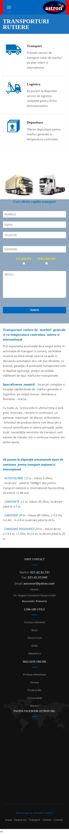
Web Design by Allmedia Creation (34, 813)
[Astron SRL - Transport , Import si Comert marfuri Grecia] (54, 7)
